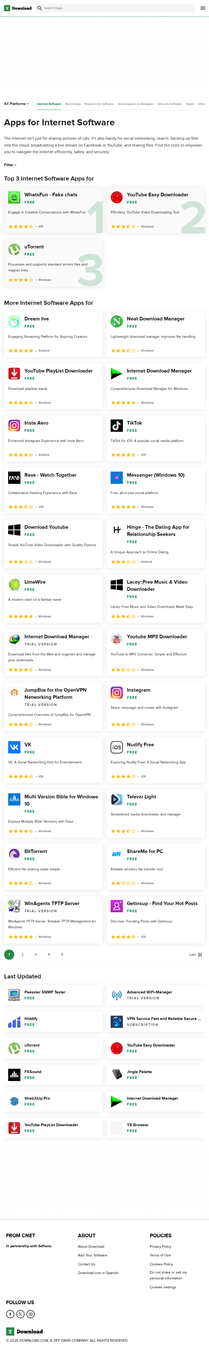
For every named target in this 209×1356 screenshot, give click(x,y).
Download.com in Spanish (98, 1273)
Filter (9, 164)
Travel (190, 104)
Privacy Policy (160, 1246)
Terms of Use (160, 1255)
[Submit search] (40, 8)
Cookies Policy (161, 1264)
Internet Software (49, 104)
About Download (91, 1246)
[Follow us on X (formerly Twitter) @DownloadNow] (20, 1314)
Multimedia (73, 104)
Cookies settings (163, 1287)
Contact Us (86, 1264)
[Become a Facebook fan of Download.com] (10, 1314)
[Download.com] (18, 8)
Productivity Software (99, 104)
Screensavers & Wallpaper (136, 104)
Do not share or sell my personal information (168, 1275)
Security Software (170, 104)
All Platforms (15, 104)
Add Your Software (92, 1255)
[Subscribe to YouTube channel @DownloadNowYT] (31, 1314)
